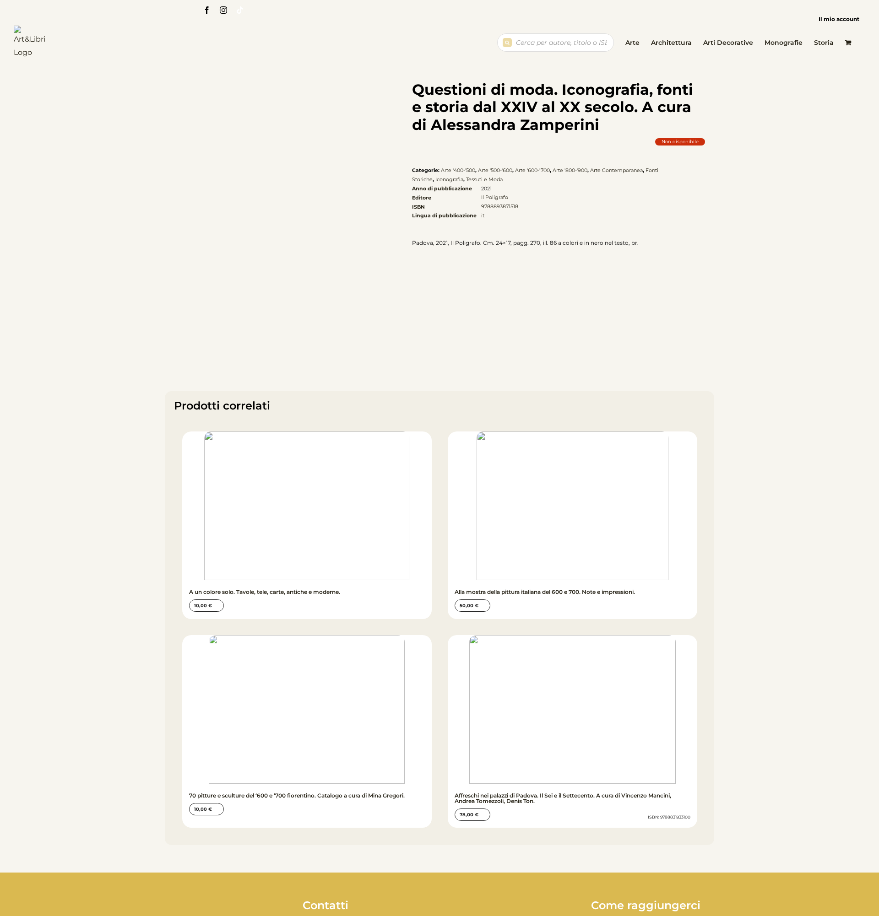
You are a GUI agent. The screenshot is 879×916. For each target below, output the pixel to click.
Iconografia (449, 179)
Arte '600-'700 (532, 170)
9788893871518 (499, 206)
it (482, 215)
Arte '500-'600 (495, 170)
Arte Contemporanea (616, 170)
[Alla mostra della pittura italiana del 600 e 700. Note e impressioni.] (572, 505)
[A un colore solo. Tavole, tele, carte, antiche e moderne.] (307, 505)
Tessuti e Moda (484, 179)
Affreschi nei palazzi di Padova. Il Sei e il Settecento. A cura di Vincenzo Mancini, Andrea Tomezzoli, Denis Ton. (563, 798)
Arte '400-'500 (458, 170)
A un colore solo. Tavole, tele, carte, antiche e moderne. (264, 591)
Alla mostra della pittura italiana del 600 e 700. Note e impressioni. (545, 591)
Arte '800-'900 (570, 170)
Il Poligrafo (494, 197)
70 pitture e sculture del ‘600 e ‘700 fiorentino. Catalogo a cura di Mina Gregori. (297, 795)
